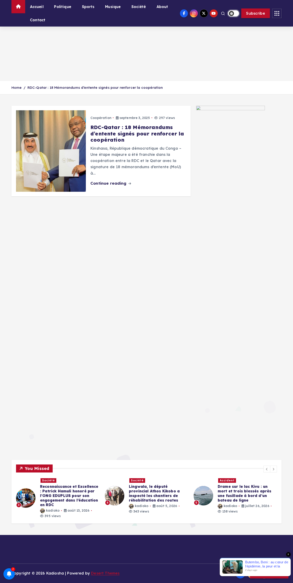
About (162, 6)
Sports (88, 6)
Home (16, 87)
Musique (113, 6)
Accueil (36, 6)
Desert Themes (105, 573)
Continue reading (109, 183)
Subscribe (255, 13)
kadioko (53, 506)
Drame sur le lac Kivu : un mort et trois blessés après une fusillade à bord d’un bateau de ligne (156, 493)
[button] (266, 469)
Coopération (100, 118)
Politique (62, 6)
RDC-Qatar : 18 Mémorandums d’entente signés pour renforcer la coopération (95, 87)
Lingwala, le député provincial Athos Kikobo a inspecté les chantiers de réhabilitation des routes (65, 493)
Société (138, 6)
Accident (138, 480)
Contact (37, 20)
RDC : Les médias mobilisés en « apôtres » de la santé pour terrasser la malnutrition (247, 491)
